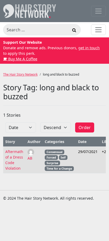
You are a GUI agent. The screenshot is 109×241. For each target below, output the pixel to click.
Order (85, 127)
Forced (51, 157)
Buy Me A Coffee (22, 58)
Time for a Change (59, 168)
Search (74, 31)
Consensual (54, 152)
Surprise (52, 163)
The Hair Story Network (20, 74)
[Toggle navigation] (98, 11)
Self (63, 157)
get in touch (89, 47)
